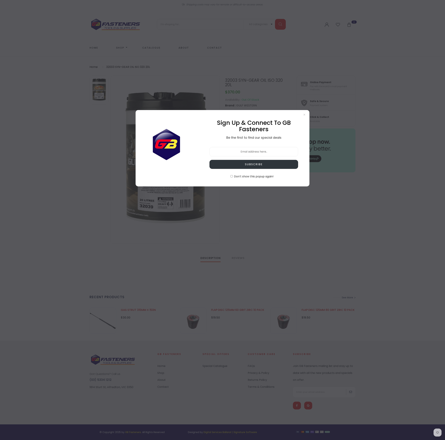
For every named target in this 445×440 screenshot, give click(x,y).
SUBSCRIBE (254, 164)
